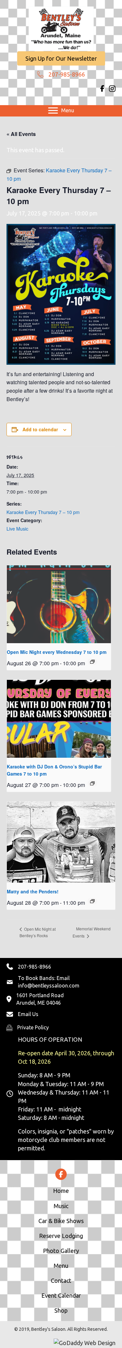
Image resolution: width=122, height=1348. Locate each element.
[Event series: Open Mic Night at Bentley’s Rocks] (92, 662)
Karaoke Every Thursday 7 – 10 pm (43, 512)
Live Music (17, 528)
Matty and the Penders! (33, 891)
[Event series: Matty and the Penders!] (92, 901)
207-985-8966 (66, 74)
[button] (61, 58)
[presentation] (59, 604)
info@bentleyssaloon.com (48, 985)
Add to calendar (40, 429)
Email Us (28, 1014)
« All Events (21, 134)
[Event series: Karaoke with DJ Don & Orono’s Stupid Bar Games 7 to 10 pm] (92, 783)
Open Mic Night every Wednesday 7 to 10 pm (56, 652)
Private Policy (33, 1027)
